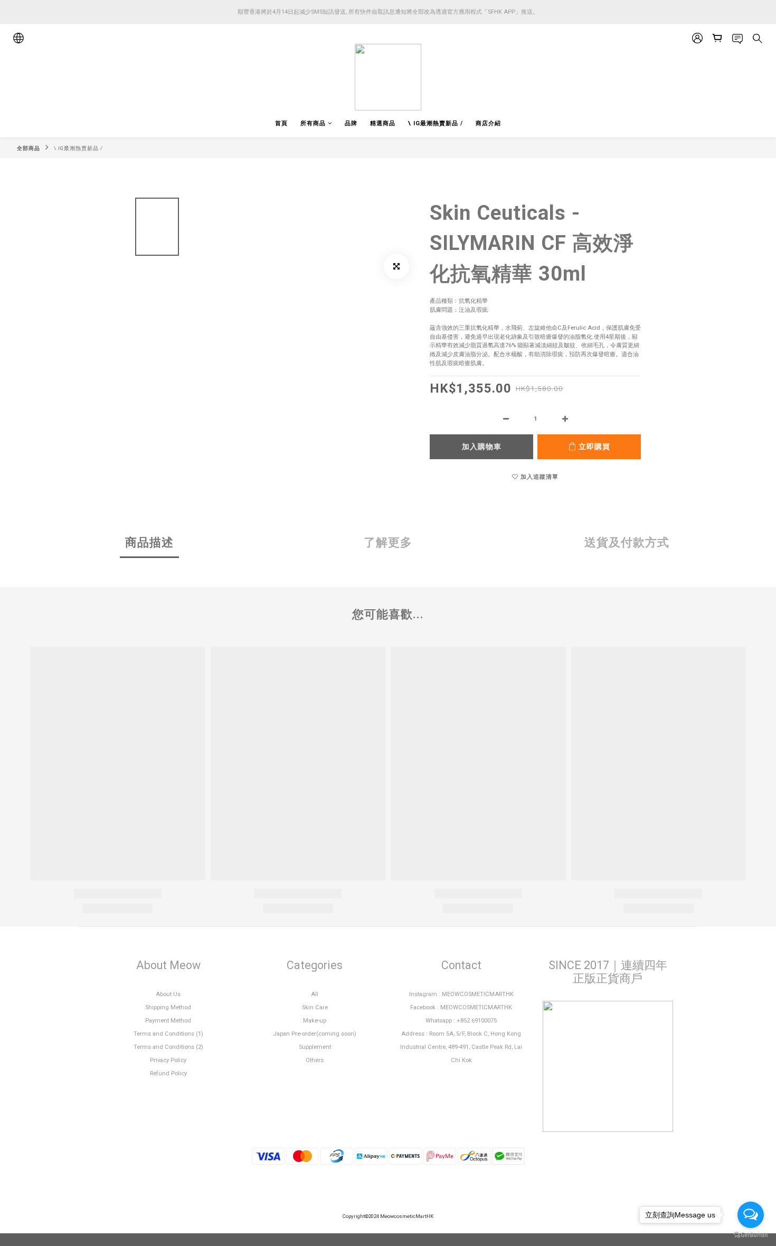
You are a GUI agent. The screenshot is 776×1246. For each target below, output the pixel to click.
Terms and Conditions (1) (168, 1033)
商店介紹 (488, 123)
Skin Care (315, 1007)
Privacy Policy (168, 1060)
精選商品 (382, 123)
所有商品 (313, 123)
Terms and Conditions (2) (168, 1047)
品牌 (351, 123)
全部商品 (28, 148)
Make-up (314, 1020)
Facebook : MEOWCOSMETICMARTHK (461, 1007)
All (314, 994)
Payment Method (168, 1020)
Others (315, 1060)
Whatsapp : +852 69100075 (461, 1020)
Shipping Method (168, 1007)
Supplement (315, 1047)
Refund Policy (168, 1073)
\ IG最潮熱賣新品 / (435, 123)
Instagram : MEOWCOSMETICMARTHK (461, 994)
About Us (168, 994)
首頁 (281, 123)
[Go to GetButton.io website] (751, 1235)
